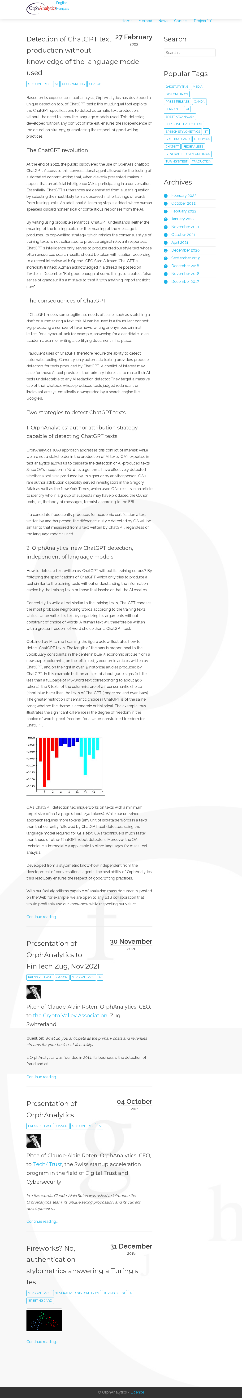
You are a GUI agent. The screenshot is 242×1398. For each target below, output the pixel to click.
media (198, 86)
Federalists (193, 146)
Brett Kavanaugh (180, 116)
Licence (137, 1392)
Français (62, 8)
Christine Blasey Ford (184, 124)
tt (206, 131)
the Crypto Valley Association (70, 1015)
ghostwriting (73, 84)
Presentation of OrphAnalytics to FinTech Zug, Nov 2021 (62, 954)
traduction (201, 161)
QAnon (62, 977)
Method (145, 21)
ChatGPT (96, 84)
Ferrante (174, 109)
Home (127, 21)
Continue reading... (42, 917)
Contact (181, 21)
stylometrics (39, 84)
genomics (202, 139)
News (163, 21)
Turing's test (114, 1293)
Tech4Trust (47, 1164)
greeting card (40, 1300)
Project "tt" (203, 21)
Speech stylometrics (183, 131)
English (62, 3)
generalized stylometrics (77, 1293)
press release (40, 977)
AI (56, 84)
